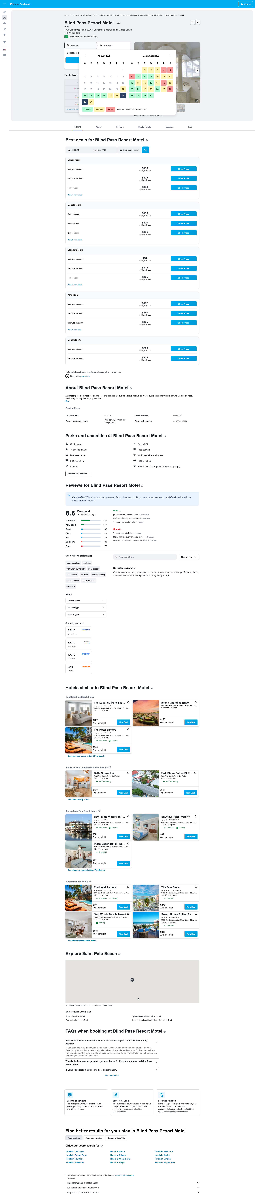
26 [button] (104, 95)
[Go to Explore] (4, 34)
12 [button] (104, 82)
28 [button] (117, 95)
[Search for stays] (4, 17)
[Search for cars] (4, 23)
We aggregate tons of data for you (83, 1187)
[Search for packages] (4, 29)
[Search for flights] (4, 12)
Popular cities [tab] (74, 1138)
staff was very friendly (76, 568)
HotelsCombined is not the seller (82, 1182)
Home (66, 15)
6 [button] (110, 76)
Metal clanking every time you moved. (133, 536)
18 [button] (97, 89)
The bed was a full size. (127, 533)
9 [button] (85, 82)
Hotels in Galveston (75, 1162)
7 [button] (116, 76)
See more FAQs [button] (112, 1075)
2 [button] (85, 76)
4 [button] (97, 76)
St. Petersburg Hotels (125, 15)
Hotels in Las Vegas (75, 1151)
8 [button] (123, 76)
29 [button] (123, 95)
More (67, 401)
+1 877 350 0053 (72, 32)
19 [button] (104, 89)
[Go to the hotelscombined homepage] (20, 4)
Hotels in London (163, 1158)
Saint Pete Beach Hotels (149, 15)
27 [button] (110, 95)
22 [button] (123, 89)
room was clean (73, 563)
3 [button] (91, 76)
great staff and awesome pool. (131, 514)
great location (93, 568)
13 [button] (110, 82)
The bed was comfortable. (128, 522)
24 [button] (91, 95)
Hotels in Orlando (118, 1155)
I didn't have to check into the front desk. (134, 540)
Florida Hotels (103, 15)
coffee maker (72, 574)
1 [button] (123, 70)
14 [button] (117, 82)
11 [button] (97, 82)
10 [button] (91, 82)
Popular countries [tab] (94, 1138)
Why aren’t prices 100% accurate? (83, 1192)
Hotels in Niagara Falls (165, 1162)
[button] (4, 4)
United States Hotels (79, 15)
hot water (84, 574)
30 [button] (85, 101)
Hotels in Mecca (117, 1151)
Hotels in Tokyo (117, 1162)
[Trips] (4, 42)
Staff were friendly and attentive (131, 518)
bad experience (88, 580)
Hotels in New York (74, 1158)
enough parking (98, 574)
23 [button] (85, 95)
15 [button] (123, 82)
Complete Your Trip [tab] (116, 1138)
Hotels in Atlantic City (120, 1158)
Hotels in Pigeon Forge (76, 1155)
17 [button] (91, 89)
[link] (86, 756)
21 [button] (117, 89)
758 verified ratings (88, 36)
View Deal (123, 722)
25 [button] (97, 95)
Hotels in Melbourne (164, 1151)
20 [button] (110, 89)
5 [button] (104, 76)
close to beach (73, 580)
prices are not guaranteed (124, 1175)
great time (71, 586)
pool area (87, 563)
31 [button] (91, 101)
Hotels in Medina (162, 1155)
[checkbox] (78, 631)
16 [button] (85, 89)
